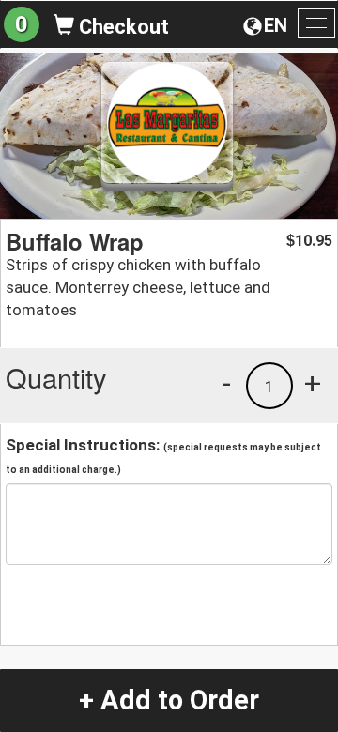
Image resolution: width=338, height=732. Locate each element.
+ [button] (312, 383)
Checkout (121, 26)
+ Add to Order (169, 700)
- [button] (226, 383)
